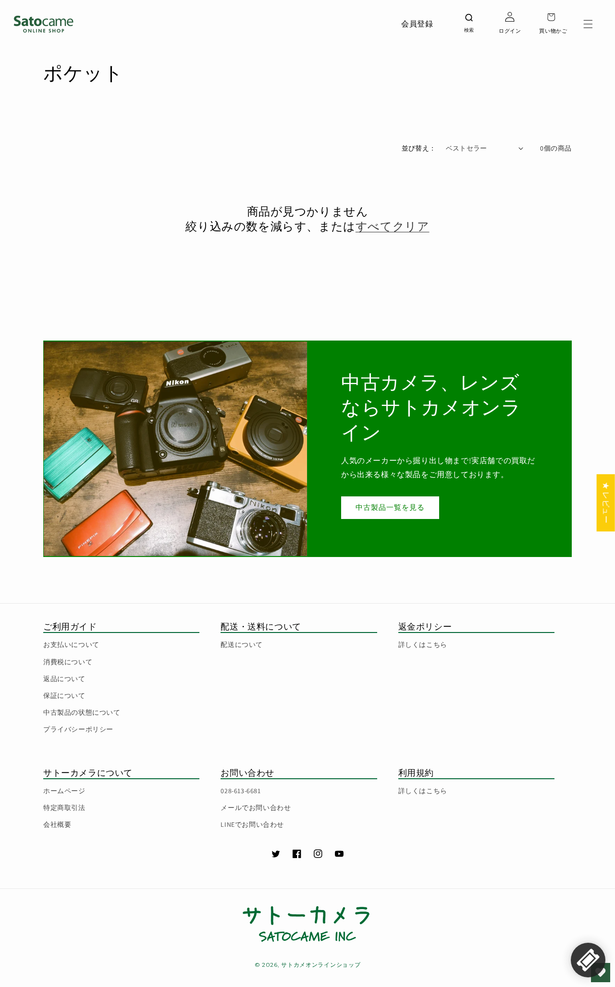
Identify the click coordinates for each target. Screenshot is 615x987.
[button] (588, 24)
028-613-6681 (240, 790)
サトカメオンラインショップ (320, 964)
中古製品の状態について (82, 712)
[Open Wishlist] (600, 972)
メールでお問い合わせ (256, 807)
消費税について (67, 662)
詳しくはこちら (422, 644)
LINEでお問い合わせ (252, 824)
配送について (242, 644)
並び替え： (419, 148)
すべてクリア (393, 226)
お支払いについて (71, 644)
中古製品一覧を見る (390, 507)
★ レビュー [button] (606, 503)
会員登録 (417, 24)
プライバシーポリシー (78, 729)
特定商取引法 (64, 807)
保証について (64, 695)
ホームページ (64, 790)
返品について (64, 678)
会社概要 (57, 824)
